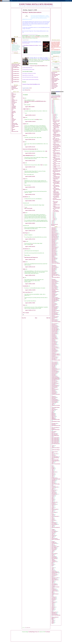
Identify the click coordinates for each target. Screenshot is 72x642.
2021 (53, 100)
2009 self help (53, 261)
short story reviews (54, 574)
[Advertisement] (36, 15)
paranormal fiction (54, 538)
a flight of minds (26, 108)
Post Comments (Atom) (27, 627)
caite (24, 141)
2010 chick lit (53, 284)
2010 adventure (53, 280)
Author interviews (54, 409)
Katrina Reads (14, 108)
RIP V (52, 563)
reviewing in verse (54, 561)
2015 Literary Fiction (54, 389)
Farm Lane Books (14, 102)
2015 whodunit (53, 393)
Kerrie (12, 109)
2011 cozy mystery (54, 320)
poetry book (53, 545)
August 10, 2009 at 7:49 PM (30, 200)
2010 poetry (53, 305)
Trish (12, 130)
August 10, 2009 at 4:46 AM (30, 146)
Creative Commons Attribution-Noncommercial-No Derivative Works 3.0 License (56, 97)
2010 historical (53, 295)
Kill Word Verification (54, 509)
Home (36, 317)
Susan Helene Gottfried (15, 126)
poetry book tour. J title (54, 546)
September (54, 117)
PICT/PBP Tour (53, 542)
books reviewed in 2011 (55, 442)
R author (52, 554)
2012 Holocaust (53, 336)
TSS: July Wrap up (55, 210)
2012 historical (53, 335)
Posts (53, 57)
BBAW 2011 (53, 414)
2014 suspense (53, 382)
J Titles (52, 506)
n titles (52, 526)
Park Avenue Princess (27, 292)
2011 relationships (54, 327)
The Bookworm (26, 248)
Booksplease (13, 96)
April (54, 216)
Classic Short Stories (54, 75)
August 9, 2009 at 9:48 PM (29, 106)
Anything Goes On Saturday (55, 405)
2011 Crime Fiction (54, 323)
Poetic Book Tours (54, 543)
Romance (52, 564)
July (53, 212)
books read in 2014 (54, 434)
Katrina (24, 261)
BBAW (52, 412)
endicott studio (53, 76)
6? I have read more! (56, 211)
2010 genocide (53, 292)
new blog (52, 529)
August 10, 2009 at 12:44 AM (30, 115)
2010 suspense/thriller (54, 314)
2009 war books (53, 272)
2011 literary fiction (54, 325)
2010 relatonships (54, 308)
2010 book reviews (54, 283)
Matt (12, 114)
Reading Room (14, 87)
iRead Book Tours (54, 504)
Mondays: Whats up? (56, 138)
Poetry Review (53, 549)
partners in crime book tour (55, 539)
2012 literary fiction (54, 338)
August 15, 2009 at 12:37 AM (30, 310)
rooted (12, 89)
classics (52, 454)
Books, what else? (14, 86)
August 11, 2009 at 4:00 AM (30, 246)
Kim (12, 110)
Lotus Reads (13, 111)
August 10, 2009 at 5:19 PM (30, 187)
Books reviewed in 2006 (55, 437)
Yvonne (24, 178)
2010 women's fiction (54, 316)
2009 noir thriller (53, 253)
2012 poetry (53, 340)
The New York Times (54, 86)
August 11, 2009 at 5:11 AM (30, 259)
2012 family (53, 334)
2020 (53, 101)
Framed (13, 104)
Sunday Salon (53, 578)
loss (52, 513)
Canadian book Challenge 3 (55, 447)
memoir (52, 518)
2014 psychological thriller (55, 378)
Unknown (25, 123)
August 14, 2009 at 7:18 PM (30, 302)
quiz (52, 552)
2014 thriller (53, 384)
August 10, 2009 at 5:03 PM (30, 176)
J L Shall (13, 105)
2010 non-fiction (53, 303)
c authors (52, 445)
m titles (52, 515)
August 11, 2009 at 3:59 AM (30, 239)
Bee (23, 277)
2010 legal (53, 296)
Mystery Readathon (54, 524)
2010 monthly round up (54, 300)
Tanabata (13, 127)
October (54, 116)
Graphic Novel (53, 492)
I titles (52, 501)
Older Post (48, 317)
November (54, 115)
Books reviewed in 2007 (55, 438)
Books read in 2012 (54, 433)
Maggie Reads (14, 112)
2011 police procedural (54, 326)
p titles (52, 537)
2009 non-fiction (53, 254)
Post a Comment (26, 312)
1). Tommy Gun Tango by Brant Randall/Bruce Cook (31, 41)
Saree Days (53, 570)
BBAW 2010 (53, 413)
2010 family (53, 279)
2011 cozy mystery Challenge (55, 321)
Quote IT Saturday (54, 553)
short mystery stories (54, 83)
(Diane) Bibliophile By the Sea (28, 155)
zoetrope (52, 88)
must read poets (53, 523)
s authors (52, 567)
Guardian (52, 77)
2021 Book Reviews (54, 401)
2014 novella (53, 375)
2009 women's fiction (54, 274)
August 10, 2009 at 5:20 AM (30, 153)
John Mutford (13, 107)
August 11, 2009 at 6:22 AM (30, 266)
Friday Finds (55, 198)
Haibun (52, 498)
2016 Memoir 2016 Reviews (55, 394)
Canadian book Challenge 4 (55, 449)
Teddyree (24, 241)
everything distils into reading (36, 4)
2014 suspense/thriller (54, 383)
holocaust (52, 499)
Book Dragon (25, 232)
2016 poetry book (54, 397)
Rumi (52, 565)
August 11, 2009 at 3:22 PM (30, 283)
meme (52, 517)
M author (52, 514)
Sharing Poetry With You (55, 572)
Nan (24, 98)
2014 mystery (53, 374)
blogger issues (53, 416)
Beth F (12, 95)
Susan (24, 162)
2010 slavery (53, 311)
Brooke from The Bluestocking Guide (29, 149)
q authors (52, 550)
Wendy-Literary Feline (15, 131)
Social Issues (53, 575)
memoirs (52, 519)
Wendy (24, 117)
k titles (52, 508)
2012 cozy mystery (54, 332)
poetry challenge (54, 547)
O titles (52, 534)
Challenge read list (54, 451)
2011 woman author (54, 330)
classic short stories (54, 453)
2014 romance (53, 380)
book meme (53, 424)
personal (52, 541)
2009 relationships (54, 258)
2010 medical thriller (54, 299)
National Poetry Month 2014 (55, 527)
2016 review (53, 398)
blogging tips (53, 418)
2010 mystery (53, 301)
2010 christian (53, 285)
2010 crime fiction (54, 287)
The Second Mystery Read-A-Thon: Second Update (56, 189)
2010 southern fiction (54, 312)
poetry (52, 544)
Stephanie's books (14, 123)
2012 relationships (54, 341)
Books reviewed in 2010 (55, 441)
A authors (52, 403)
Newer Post (24, 317)
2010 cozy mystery (54, 286)
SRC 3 (52, 576)
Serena (13, 121)
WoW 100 (52, 618)
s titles (52, 569)
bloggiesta (53, 417)
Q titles (52, 551)
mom (52, 521)
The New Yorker (53, 87)
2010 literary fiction (54, 297)
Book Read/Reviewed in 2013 (55, 425)
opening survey (53, 535)
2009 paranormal (54, 255)
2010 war (52, 315)
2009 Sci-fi (53, 260)
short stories (53, 573)
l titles (52, 511)
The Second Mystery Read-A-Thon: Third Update (56, 186)
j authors (52, 505)
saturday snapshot (54, 571)
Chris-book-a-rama (14, 100)
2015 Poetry (53, 390)
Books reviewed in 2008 (55, 439)
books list (52, 432)
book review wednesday (55, 427)
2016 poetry (53, 396)
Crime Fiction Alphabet (54, 456)
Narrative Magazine (54, 80)
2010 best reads (53, 282)
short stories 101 (54, 84)
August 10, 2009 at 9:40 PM (30, 223)
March (54, 217)
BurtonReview (25, 196)
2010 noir (52, 302)
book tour (52, 428)
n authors (52, 525)
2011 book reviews (54, 319)
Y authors (52, 620)
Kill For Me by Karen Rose (57, 170)
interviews (53, 503)
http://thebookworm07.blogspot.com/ (31, 257)
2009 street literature (54, 267)
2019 (53, 102)
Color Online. (37, 36)
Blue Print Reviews (54, 72)
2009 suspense (53, 268)
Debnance (13, 101)
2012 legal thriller (54, 337)
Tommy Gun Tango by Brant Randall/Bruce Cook (56, 183)
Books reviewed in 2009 (55, 440)
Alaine (24, 169)
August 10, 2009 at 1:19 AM (30, 133)
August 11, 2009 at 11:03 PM (30, 290)
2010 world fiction (54, 317)
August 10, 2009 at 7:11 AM (30, 166)
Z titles (52, 623)
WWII (52, 619)
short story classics (54, 85)
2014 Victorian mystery (55, 385)
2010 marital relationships (55, 298)
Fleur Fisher (13, 103)
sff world (52, 82)
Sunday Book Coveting (54, 577)
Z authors (52, 622)
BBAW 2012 (53, 415)
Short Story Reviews (15, 88)
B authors (52, 410)
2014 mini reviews (54, 373)
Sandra (13, 118)
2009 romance (53, 259)
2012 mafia (53, 339)
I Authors (52, 500)
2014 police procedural (54, 377)
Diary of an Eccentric (28, 208)
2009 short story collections (55, 263)
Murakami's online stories (55, 79)
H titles (52, 497)
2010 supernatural (54, 313)
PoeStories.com (53, 81)
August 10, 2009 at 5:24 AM (30, 160)
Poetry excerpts (53, 548)
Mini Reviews (53, 520)
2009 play (52, 256)
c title (52, 446)
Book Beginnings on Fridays (55, 421)
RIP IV (52, 562)
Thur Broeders (47, 631)
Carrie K (13, 99)
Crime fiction (53, 455)
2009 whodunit (53, 273)
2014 (53, 107)
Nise (12, 117)
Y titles (52, 621)
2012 (53, 109)
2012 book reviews (54, 331)
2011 (53, 110)
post (32, 244)
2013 (53, 108)
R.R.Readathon (53, 556)
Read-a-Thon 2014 (54, 558)
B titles (52, 411)
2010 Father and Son (54, 289)
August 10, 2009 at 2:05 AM (30, 139)
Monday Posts (53, 522)
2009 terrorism (53, 269)
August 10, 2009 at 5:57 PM (30, 194)
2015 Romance (53, 391)
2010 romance (53, 309)
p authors (52, 536)
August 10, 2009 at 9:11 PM (30, 210)
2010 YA (52, 318)
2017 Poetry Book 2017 (55, 400)
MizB (12, 116)
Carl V (12, 98)
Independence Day (54, 502)
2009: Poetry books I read (55, 275)
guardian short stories (54, 78)
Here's (42, 164)
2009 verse (53, 271)
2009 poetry (53, 257)
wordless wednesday (54, 617)
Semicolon (13, 120)
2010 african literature (54, 281)
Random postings (54, 557)
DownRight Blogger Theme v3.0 (34, 631)
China (52, 452)
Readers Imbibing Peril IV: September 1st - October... (57, 132)
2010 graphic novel (54, 294)
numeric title (53, 532)
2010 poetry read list (54, 306)
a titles (52, 404)
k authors (52, 507)
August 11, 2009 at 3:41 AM (30, 230)
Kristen (24, 189)
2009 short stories (54, 262)
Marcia (13, 113)
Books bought (53, 431)
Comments (54, 59)
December (54, 114)
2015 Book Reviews (54, 386)
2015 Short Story (54, 392)
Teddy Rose (13, 129)
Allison (24, 269)
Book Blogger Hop (54, 423)
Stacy (12, 122)
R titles (52, 555)
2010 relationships (54, 307)
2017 (53, 103)
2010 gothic (53, 293)
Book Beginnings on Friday (55, 419)
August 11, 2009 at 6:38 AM (30, 275)
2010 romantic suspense (55, 310)
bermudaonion (25, 286)
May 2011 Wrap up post (54, 516)
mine (46, 151)
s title (52, 568)
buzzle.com (53, 73)
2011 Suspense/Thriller (54, 329)
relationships (53, 560)
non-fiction (53, 530)
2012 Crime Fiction (54, 333)
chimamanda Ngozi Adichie (55, 74)
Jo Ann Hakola (14, 106)
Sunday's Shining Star (54, 579)
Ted (12, 128)
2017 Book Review (54, 399)
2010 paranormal (54, 304)
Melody (13, 115)
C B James (13, 97)
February (54, 218)
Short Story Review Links (15, 64)
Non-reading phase (54, 531)
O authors (52, 533)
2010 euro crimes (54, 288)
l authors (52, 510)
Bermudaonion (14, 94)
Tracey (24, 305)
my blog (37, 119)
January (54, 219)
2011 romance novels (54, 328)
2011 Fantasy (53, 324)
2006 (53, 223)
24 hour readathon (54, 402)
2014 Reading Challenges (55, 379)
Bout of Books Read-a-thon (55, 443)
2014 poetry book (54, 376)
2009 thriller (53, 270)
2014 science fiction (54, 381)
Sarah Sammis (14, 119)
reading (52, 559)
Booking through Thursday (55, 429)
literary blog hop (53, 512)
